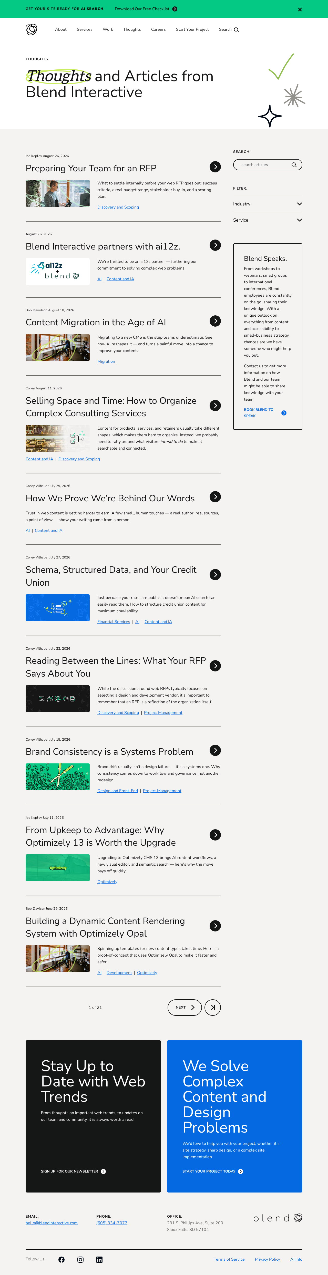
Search (226, 29)
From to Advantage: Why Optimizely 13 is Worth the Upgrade (101, 836)
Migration (106, 361)
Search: (242, 151)
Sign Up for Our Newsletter (69, 1171)
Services (85, 29)
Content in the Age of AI (96, 322)
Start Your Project (192, 29)
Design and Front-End (117, 791)
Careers (158, 29)
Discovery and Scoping (118, 207)
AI (99, 279)
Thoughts (132, 29)
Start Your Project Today (208, 1171)
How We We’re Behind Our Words (110, 498)
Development (119, 973)
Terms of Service (229, 1259)
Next (181, 1007)
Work (108, 29)
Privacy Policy (267, 1259)
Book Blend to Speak (258, 412)
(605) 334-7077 (111, 1223)
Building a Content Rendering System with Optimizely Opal (105, 927)
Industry (241, 204)
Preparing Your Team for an (91, 168)
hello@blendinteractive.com (52, 1223)
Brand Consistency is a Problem (109, 751)
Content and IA (120, 279)
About (61, 29)
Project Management (163, 713)
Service (240, 220)
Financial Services (113, 622)
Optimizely (107, 882)
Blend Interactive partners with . (103, 246)
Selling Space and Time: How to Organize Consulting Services (111, 407)
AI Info (296, 1259)
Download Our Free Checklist (142, 9)
